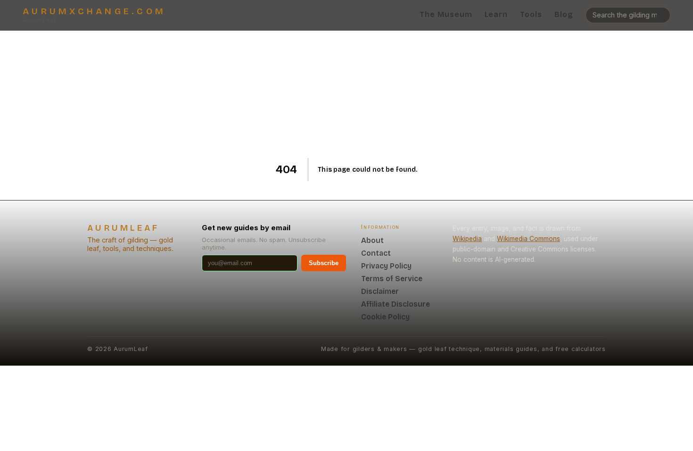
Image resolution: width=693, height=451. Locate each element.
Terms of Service (391, 278)
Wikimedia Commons (528, 238)
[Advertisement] (347, 94)
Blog (563, 14)
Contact (376, 253)
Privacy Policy (386, 265)
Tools (531, 14)
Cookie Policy (385, 316)
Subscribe (323, 263)
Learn (496, 14)
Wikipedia (467, 238)
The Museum (446, 14)
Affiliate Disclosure (395, 304)
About (372, 240)
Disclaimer (380, 291)
